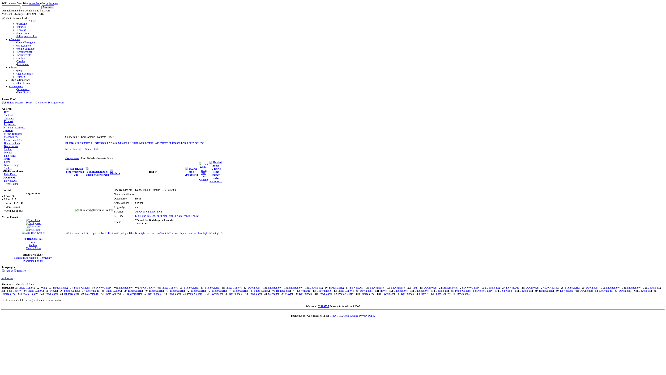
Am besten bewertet (193, 142)
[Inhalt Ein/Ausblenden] (15, 18)
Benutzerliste (24, 54)
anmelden (34, 3)
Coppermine (72, 158)
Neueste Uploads (118, 142)
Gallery (33, 245)
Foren (13, 67)
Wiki (43, 287)
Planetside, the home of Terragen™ (33, 257)
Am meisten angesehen (167, 142)
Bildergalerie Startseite (77, 142)
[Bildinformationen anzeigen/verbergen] (97, 171)
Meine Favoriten (74, 149)
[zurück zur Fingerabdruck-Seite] (75, 171)
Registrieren (99, 142)
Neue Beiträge (25, 73)
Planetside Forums (33, 260)
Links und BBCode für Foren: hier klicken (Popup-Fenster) (167, 215)
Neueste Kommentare (141, 142)
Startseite (22, 23)
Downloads (16, 86)
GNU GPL (336, 315)
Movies (21, 61)
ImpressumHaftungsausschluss (26, 35)
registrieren (52, 3)
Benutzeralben (25, 51)
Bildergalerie (60, 287)
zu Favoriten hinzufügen (148, 211)
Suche (88, 149)
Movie (30, 284)
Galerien (14, 39)
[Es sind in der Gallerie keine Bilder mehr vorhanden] (216, 171)
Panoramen (23, 64)
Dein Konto (23, 83)
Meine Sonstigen (26, 48)
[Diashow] (115, 171)
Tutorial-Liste (33, 248)
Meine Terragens (26, 42)
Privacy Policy (367, 315)
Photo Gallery (26, 287)
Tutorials (21, 26)
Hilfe (97, 149)
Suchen (21, 58)
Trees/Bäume (24, 92)
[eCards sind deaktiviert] (191, 171)
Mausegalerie (24, 45)
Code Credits (350, 315)
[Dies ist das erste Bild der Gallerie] (203, 171)
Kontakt (21, 29)
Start (32, 20)
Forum (33, 242)
